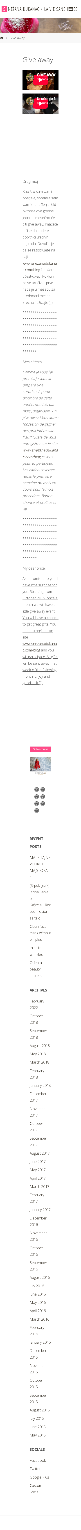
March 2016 (39, 1319)
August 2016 (40, 1277)
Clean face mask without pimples (40, 933)
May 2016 (38, 1302)
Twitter (35, 1468)
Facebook (38, 1460)
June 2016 (38, 1294)
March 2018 (39, 1062)
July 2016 (37, 1285)
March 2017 (39, 1186)
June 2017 (38, 1161)
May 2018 (38, 1053)
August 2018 (40, 1045)
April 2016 (38, 1310)
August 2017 (40, 1153)
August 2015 (40, 1410)
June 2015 (38, 1426)
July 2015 (37, 1418)
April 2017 (38, 1178)
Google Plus (39, 1477)
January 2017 (40, 1209)
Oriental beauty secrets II (37, 969)
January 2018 (40, 1085)
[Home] (1, 38)
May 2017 (38, 1169)
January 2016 (40, 1342)
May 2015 (38, 1435)
